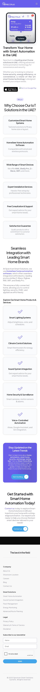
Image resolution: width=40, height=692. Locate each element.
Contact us (9, 508)
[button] (36, 3)
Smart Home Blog (25, 461)
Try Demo (21, 38)
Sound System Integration (20, 369)
